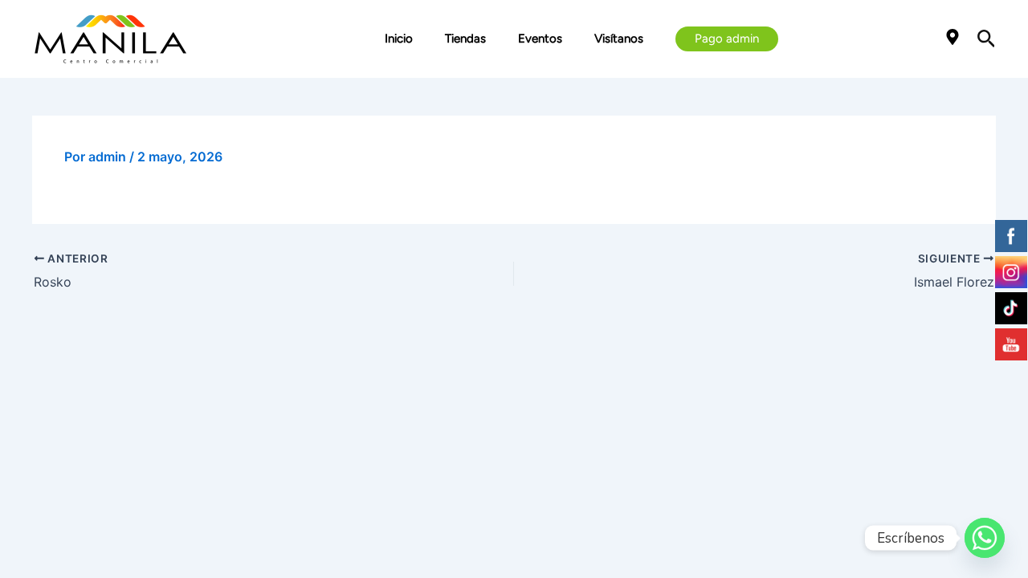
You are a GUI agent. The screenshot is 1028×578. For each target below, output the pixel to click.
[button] (726, 38)
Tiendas (465, 38)
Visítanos (618, 38)
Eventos (540, 38)
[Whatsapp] (985, 538)
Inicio (399, 38)
